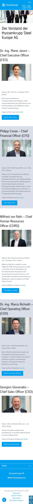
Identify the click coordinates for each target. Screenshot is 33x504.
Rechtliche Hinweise (16, 500)
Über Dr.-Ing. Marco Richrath (12, 373)
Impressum (16, 493)
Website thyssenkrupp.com (16, 478)
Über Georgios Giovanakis (11, 444)
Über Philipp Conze (9, 203)
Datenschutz (16, 498)
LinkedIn (20, 112)
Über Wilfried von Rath (10, 290)
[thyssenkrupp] (10, 7)
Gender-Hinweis (16, 495)
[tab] (16, 465)
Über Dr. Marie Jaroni (10, 117)
